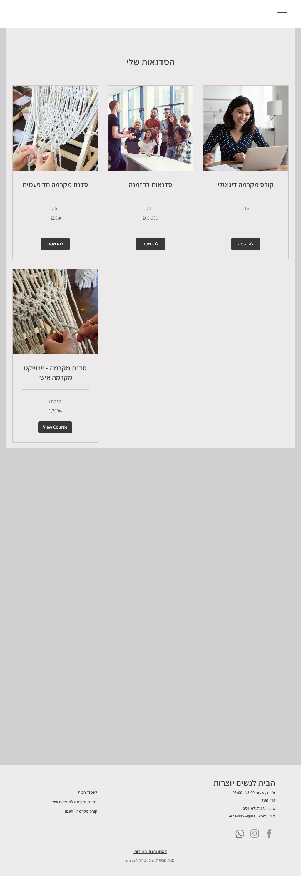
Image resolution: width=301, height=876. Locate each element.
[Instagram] (254, 833)
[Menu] (282, 14)
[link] (55, 185)
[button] (55, 244)
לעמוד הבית (87, 792)
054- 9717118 (254, 808)
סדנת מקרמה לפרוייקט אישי (74, 801)
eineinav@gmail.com (248, 816)
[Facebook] (269, 833)
